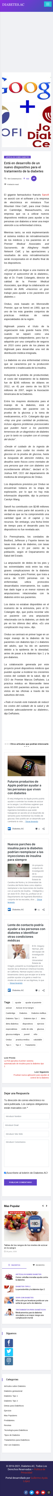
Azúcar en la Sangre (25, 1008)
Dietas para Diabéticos (14, 1406)
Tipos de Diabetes (12, 1435)
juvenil (26, 1034)
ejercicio (40, 1024)
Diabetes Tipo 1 (13, 1018)
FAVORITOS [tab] (15, 1265)
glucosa (40, 1029)
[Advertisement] (26, 40)
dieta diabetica (12, 1024)
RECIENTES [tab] (40, 1265)
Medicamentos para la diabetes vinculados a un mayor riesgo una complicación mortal (30, 1315)
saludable (38, 1040)
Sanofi (45, 194)
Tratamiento (30, 1045)
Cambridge (10, 1013)
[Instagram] (49, 1492)
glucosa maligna (13, 1034)
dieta (43, 1018)
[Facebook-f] (26, 1492)
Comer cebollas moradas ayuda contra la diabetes (32, 1278)
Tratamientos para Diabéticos (31, 1310)
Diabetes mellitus (38, 1013)
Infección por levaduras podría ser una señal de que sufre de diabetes (32, 1302)
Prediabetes (9, 1420)
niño (35, 1034)
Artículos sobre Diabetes (17, 157)
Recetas (7, 1425)
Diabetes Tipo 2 (23, 1286)
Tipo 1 (8, 1045)
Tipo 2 (18, 1045)
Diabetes (23, 1013)
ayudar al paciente (33, 1002)
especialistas (11, 1029)
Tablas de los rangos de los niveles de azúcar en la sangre (26, 1246)
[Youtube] (43, 1492)
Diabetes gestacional (13, 1391)
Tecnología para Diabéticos (16, 1430)
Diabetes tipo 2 (30, 1018)
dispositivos (28, 1024)
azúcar (9, 1008)
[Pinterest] (37, 1492)
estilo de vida (27, 1029)
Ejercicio (7, 1411)
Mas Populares (17, 1212)
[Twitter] (31, 1492)
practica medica (22, 1040)
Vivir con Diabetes (24, 1298)
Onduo (9, 1040)
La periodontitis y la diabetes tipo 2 (30, 1289)
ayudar (18, 1002)
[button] (44, 1207)
